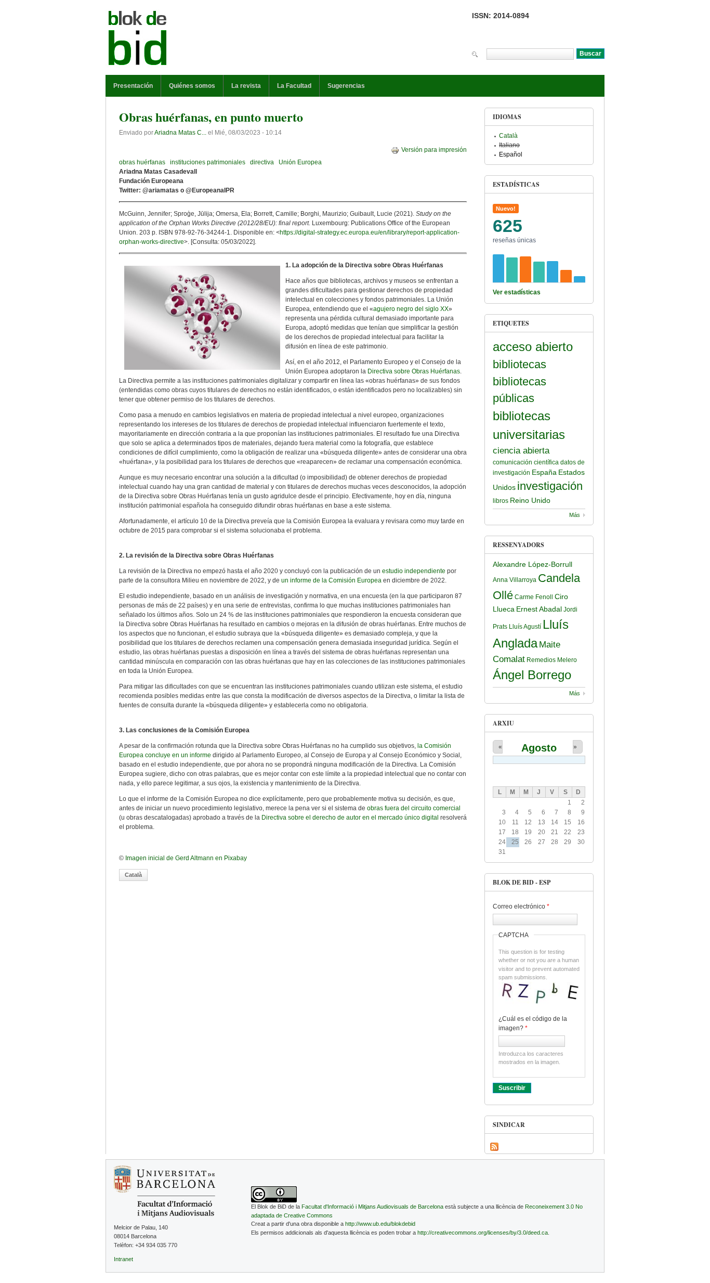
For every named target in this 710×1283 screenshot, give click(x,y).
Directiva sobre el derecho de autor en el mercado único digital (350, 817)
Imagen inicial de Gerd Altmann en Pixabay (186, 858)
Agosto (539, 748)
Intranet (123, 1259)
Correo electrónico (521, 906)
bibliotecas (519, 364)
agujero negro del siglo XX (411, 309)
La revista (246, 85)
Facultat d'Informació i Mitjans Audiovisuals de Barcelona (372, 1206)
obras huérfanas (142, 162)
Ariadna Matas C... (180, 132)
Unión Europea (300, 162)
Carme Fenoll (534, 597)
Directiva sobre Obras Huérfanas (413, 371)
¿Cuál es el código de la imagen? (532, 1023)
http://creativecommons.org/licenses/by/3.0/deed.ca (482, 1232)
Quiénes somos (192, 85)
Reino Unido (530, 500)
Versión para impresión (434, 149)
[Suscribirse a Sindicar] (494, 1147)
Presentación (133, 85)
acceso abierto (533, 347)
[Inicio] (138, 40)
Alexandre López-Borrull (532, 564)
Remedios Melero (552, 660)
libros (500, 500)
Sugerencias (346, 85)
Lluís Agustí (525, 626)
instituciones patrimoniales (207, 162)
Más (574, 515)
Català (133, 875)
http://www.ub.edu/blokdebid (380, 1224)
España (544, 472)
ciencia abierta (521, 451)
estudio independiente (413, 571)
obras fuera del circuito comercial (414, 808)
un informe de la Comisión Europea (331, 580)
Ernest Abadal (539, 609)
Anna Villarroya (514, 580)
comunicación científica (526, 462)
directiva (262, 162)
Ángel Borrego (532, 675)
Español (510, 154)
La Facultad (294, 85)
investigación (550, 486)
